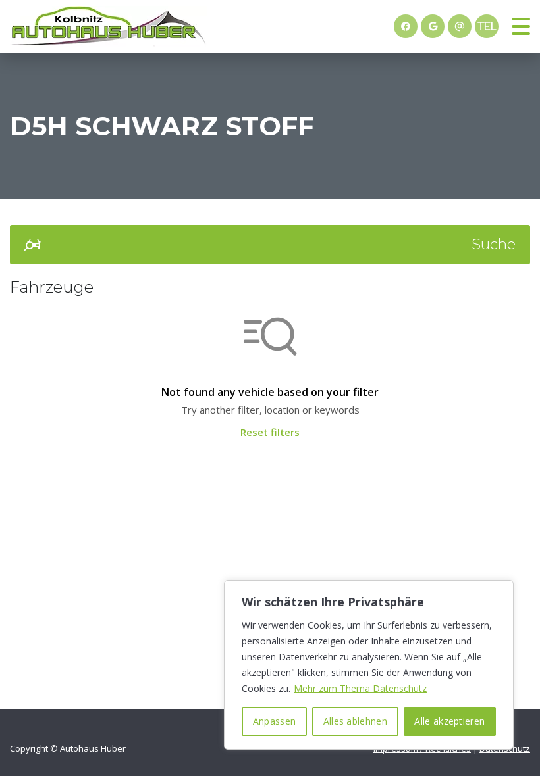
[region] (369, 665)
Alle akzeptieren (449, 721)
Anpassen (274, 721)
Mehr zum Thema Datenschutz (360, 688)
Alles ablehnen (355, 721)
